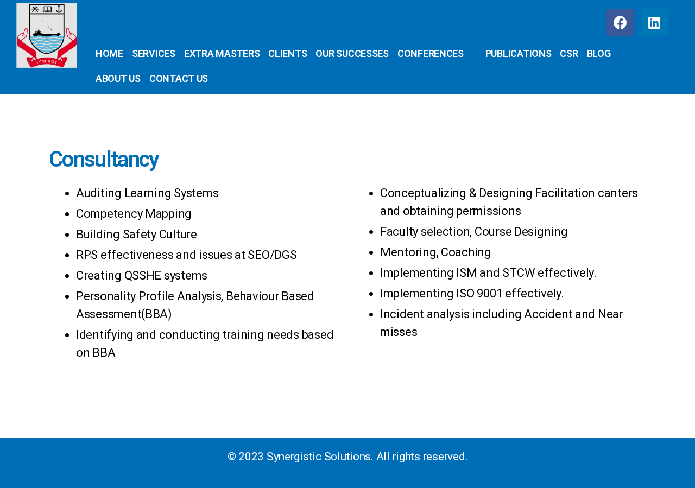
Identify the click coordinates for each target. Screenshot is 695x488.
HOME (109, 53)
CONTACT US (178, 78)
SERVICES (153, 53)
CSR (569, 53)
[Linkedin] (654, 22)
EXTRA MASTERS (222, 53)
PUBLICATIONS (518, 53)
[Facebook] (620, 22)
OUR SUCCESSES (352, 53)
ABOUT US (118, 78)
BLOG (599, 53)
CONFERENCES (430, 53)
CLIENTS (287, 53)
